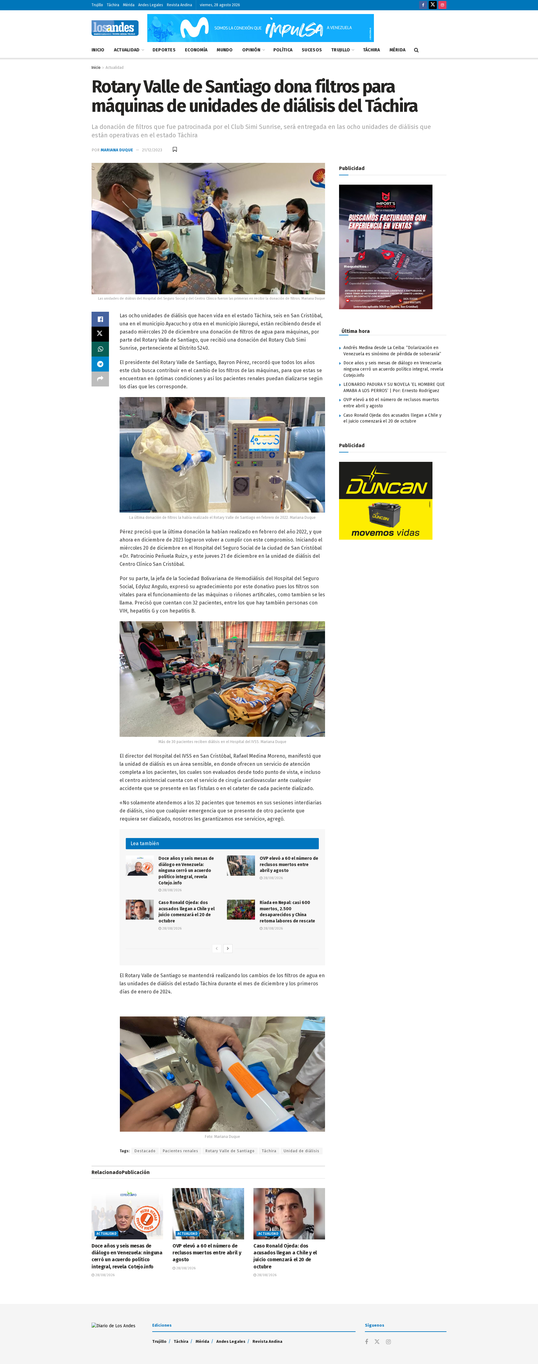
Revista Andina (179, 5)
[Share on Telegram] (100, 364)
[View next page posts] (228, 948)
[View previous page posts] (216, 948)
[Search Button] (416, 50)
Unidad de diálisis (301, 1151)
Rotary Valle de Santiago (230, 1151)
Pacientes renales (180, 1151)
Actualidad (127, 50)
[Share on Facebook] (100, 319)
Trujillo (97, 5)
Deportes (164, 50)
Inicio (98, 50)
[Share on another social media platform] (100, 379)
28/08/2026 (171, 890)
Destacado (145, 1151)
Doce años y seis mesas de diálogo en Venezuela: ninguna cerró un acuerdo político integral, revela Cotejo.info (186, 870)
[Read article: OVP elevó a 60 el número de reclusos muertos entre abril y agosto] (241, 865)
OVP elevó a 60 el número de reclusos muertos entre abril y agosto (289, 864)
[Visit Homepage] (115, 28)
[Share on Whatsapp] (100, 349)
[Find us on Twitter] (433, 5)
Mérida (128, 5)
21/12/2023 (152, 150)
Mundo (225, 50)
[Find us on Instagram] (442, 5)
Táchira (113, 5)
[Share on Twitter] (100, 334)
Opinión (251, 50)
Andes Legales (150, 5)
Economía (196, 50)
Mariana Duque (117, 150)
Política (282, 50)
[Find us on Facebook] (423, 5)
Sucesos (312, 50)
